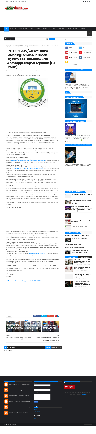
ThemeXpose (12, 424)
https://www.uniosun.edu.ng (18, 160)
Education (13, 29)
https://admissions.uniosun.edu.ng (36, 160)
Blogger (84, 394)
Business (43, 39)
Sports (75, 29)
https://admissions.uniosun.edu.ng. (37, 253)
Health (38, 29)
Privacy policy (37, 411)
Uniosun (21, 45)
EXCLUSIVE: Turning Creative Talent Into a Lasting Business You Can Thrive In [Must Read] (69, 39)
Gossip (31, 29)
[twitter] (85, 1)
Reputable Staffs (85, 257)
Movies (54, 29)
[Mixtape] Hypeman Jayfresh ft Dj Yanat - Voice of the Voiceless (80, 251)
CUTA (26, 320)
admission (12, 45)
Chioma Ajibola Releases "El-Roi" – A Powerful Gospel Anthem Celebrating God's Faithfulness (82, 283)
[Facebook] (85, 424)
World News (9, 33)
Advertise (24, 1)
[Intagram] (87, 424)
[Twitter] (89, 424)
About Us (11, 1)
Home (7, 1)
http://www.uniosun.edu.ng (18, 168)
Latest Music (46, 29)
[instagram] (89, 1)
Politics (68, 29)
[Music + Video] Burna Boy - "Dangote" (74, 247)
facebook (58, 347)
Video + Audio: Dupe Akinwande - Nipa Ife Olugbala (81, 220)
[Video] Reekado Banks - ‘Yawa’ (79, 226)
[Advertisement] (64, 14)
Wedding (82, 29)
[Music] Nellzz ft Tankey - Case (79, 214)
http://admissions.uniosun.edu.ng (35, 168)
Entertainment (23, 29)
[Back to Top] (91, 424)
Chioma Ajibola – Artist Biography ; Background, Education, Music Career (82, 276)
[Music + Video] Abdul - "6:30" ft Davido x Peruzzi (81, 195)
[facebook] (83, 1)
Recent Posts (71, 257)
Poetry (61, 29)
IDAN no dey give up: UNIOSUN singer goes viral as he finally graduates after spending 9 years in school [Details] (50, 328)
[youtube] (87, 1)
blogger (48, 347)
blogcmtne (11, 383)
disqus (53, 347)
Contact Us (17, 1)
